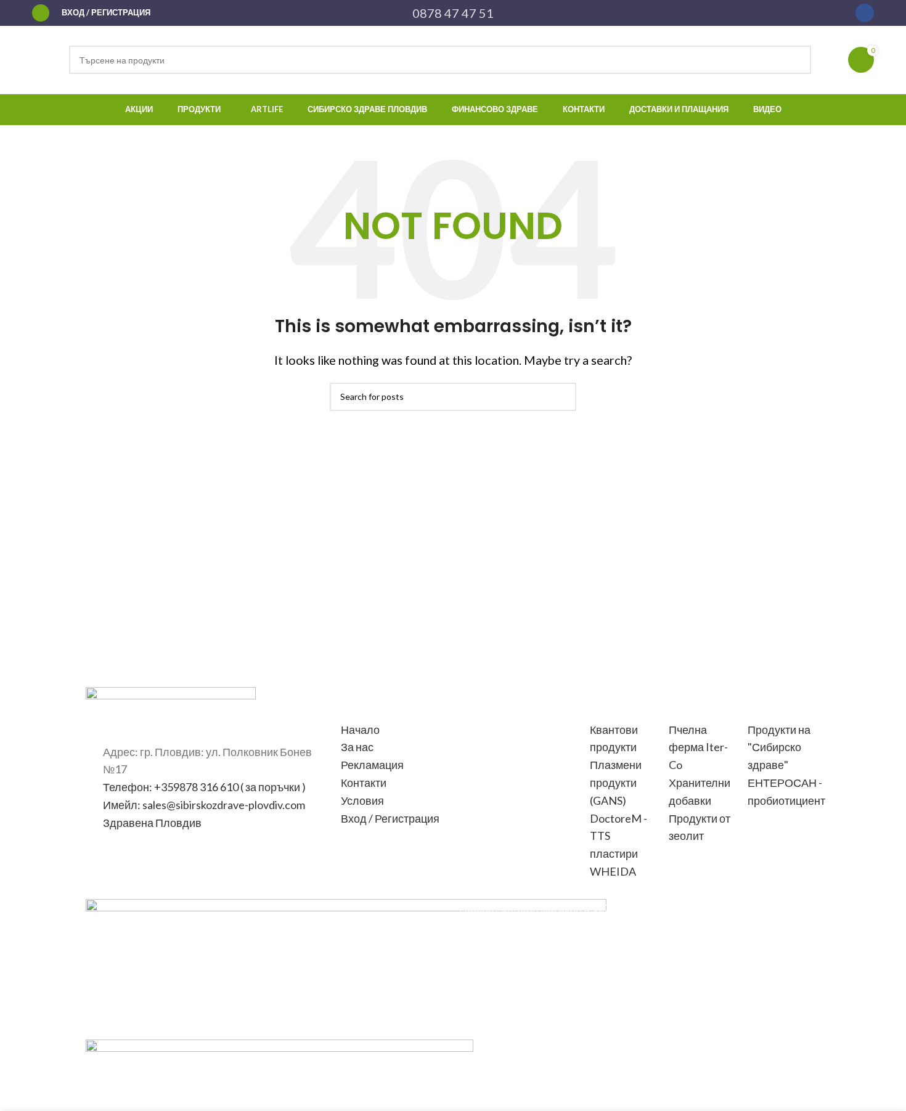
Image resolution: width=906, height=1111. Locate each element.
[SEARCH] (797, 60)
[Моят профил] (40, 13)
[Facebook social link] (864, 13)
